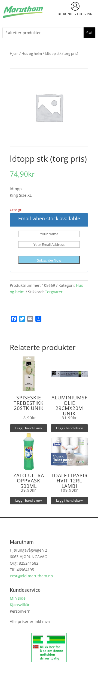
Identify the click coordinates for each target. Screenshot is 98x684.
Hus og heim (32, 53)
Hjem (14, 53)
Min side (18, 598)
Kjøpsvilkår (20, 604)
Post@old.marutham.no (31, 575)
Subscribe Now (49, 260)
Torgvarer (54, 291)
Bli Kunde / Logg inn (75, 14)
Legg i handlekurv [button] (28, 428)
